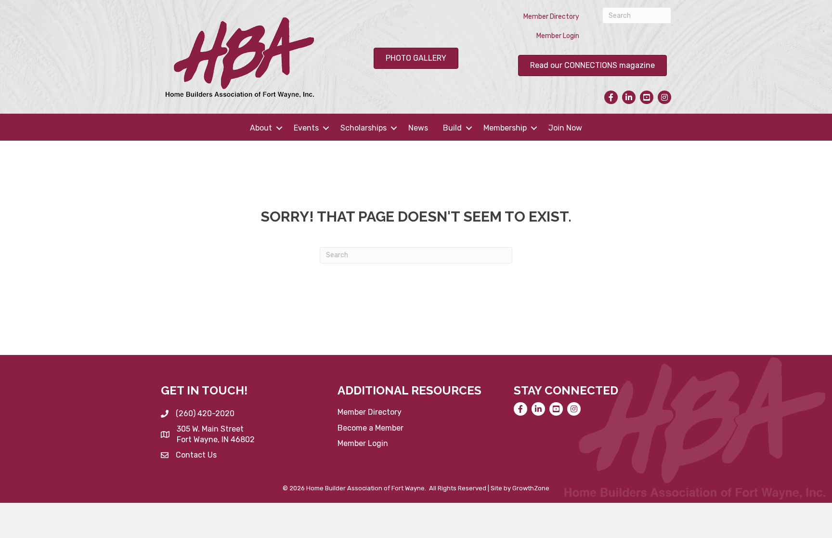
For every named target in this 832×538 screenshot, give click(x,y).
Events (306, 127)
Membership (505, 127)
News (418, 127)
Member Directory (551, 17)
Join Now (565, 127)
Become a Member (370, 428)
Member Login (557, 36)
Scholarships (363, 127)
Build (452, 127)
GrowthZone (530, 488)
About (261, 127)
